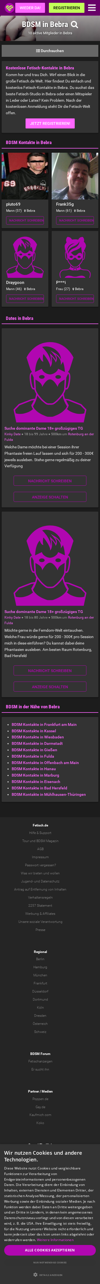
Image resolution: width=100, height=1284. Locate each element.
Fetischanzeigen (40, 1061)
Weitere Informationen (55, 1239)
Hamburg (40, 967)
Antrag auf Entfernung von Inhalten (40, 889)
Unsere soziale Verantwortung (40, 922)
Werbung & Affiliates (40, 914)
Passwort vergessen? (40, 865)
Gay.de (40, 1107)
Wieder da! (30, 8)
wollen (55, 873)
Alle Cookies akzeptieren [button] (50, 1250)
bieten (37, 873)
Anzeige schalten (50, 497)
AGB (40, 849)
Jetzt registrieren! (50, 123)
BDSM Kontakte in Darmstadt (37, 743)
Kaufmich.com (40, 1115)
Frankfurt (40, 983)
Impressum (40, 857)
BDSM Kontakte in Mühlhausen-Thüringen (49, 794)
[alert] (50, 1214)
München (40, 975)
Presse (40, 930)
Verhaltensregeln (40, 897)
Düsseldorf (40, 991)
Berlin (40, 959)
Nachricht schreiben (26, 220)
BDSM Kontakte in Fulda (33, 756)
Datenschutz (50, 881)
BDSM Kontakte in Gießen (34, 750)
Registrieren (66, 8)
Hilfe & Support (40, 833)
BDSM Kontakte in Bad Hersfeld (39, 788)
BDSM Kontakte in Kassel (34, 731)
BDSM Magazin (47, 841)
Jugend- (27, 881)
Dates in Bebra (19, 318)
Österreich (40, 1024)
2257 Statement (40, 906)
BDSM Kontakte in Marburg (35, 775)
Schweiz (40, 1032)
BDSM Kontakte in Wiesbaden (38, 737)
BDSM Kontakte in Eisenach (36, 781)
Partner (33, 1091)
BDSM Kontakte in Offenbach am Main (45, 762)
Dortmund (40, 999)
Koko (40, 1123)
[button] (50, 1275)
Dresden (40, 1016)
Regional (40, 952)
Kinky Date (12, 434)
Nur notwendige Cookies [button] (50, 1262)
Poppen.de (40, 1099)
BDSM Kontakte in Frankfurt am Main (44, 724)
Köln (40, 1008)
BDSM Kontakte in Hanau (34, 769)
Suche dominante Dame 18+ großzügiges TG (43, 428)
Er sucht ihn (40, 1069)
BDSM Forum (40, 1054)
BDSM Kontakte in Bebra (29, 142)
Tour (25, 841)
